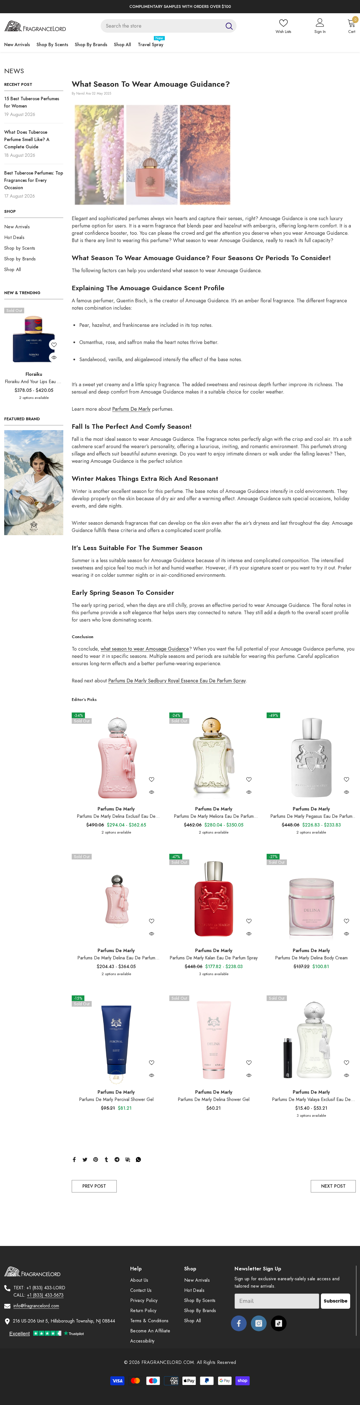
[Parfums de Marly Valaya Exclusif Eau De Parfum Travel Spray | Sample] (311, 1040)
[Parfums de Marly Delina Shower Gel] (213, 1040)
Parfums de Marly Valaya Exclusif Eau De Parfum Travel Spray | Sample (311, 1099)
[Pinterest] (95, 1159)
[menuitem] (33, 227)
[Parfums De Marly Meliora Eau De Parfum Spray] (213, 757)
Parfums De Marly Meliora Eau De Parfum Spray (214, 816)
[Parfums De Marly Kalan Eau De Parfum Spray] (213, 898)
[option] (180, 6)
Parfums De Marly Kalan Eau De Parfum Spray (214, 958)
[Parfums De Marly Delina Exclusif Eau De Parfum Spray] (116, 757)
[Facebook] (74, 1159)
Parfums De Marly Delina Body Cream (311, 958)
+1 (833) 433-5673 (45, 1295)
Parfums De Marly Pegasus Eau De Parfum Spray (311, 816)
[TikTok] (279, 1323)
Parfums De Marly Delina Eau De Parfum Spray (116, 958)
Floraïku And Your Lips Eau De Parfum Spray (34, 381)
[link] (33, 482)
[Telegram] (117, 1159)
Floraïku (34, 374)
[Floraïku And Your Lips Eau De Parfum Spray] (33, 337)
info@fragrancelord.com (36, 1306)
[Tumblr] (106, 1159)
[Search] (169, 26)
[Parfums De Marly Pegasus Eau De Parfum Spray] (311, 757)
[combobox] (161, 26)
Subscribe (335, 1301)
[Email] (127, 1159)
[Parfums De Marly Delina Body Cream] (311, 898)
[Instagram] (259, 1323)
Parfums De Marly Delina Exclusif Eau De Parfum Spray (116, 816)
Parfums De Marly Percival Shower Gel (116, 1099)
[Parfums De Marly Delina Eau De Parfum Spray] (116, 898)
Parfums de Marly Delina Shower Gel (213, 1099)
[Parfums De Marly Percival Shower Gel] (116, 1040)
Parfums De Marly (116, 809)
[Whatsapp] (138, 1159)
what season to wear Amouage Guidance (145, 649)
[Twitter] (84, 1159)
